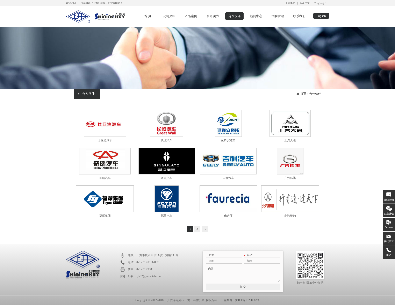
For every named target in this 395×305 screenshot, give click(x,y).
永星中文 (305, 3)
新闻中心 (256, 16)
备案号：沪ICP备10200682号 (242, 300)
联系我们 (299, 16)
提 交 (243, 286)
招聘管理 (278, 16)
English (321, 16)
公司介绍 (169, 16)
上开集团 (290, 3)
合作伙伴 (234, 16)
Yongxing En (320, 3)
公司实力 (213, 16)
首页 (303, 93)
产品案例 (191, 16)
